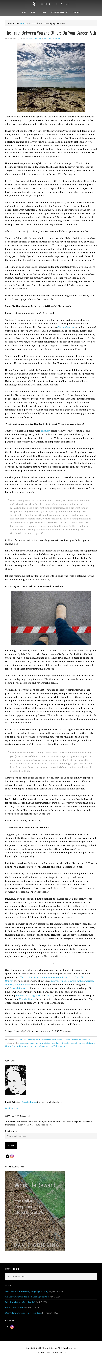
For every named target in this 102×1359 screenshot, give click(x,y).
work (65, 1046)
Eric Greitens (26, 999)
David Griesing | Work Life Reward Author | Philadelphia (51, 4)
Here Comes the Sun (15, 1307)
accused (22, 1043)
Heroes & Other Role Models (76, 1039)
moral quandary (42, 1046)
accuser (31, 1043)
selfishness (56, 1046)
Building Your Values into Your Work (44, 1039)
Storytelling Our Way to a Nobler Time (23, 1313)
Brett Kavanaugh (69, 1043)
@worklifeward (29, 1102)
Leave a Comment (52, 38)
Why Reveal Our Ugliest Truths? (20, 1302)
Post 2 (50, 995)
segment (46, 430)
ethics (20, 1046)
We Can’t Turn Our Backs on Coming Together (27, 1296)
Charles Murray (65, 327)
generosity (29, 1046)
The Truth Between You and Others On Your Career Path (50, 32)
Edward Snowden (19, 988)
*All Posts (21, 1039)
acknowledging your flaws (48, 1043)
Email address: (12, 1131)
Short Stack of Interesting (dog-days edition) (26, 1291)
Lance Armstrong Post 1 (29, 995)
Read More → (11, 1108)
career (81, 1043)
